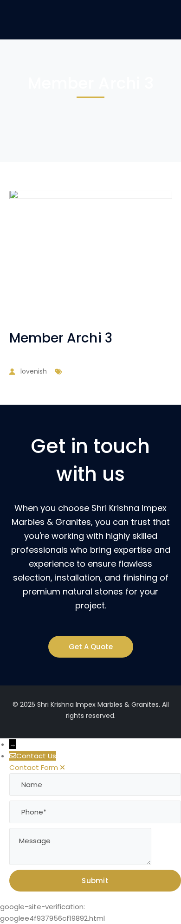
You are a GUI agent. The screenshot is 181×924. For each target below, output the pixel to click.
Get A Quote (91, 647)
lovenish (33, 371)
